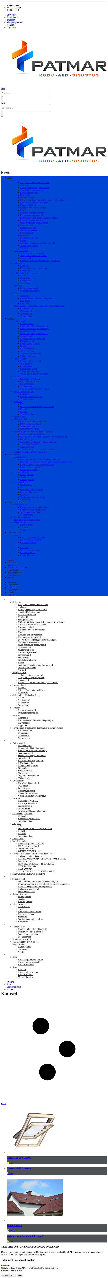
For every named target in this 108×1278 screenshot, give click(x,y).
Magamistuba (20, 522)
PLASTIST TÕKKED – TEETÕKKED (38, 442)
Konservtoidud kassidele (31, 540)
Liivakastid (25, 270)
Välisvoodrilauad (27, 356)
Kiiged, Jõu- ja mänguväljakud (33, 268)
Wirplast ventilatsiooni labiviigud (34, 389)
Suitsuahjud (25, 283)
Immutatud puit (27, 323)
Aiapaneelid (25, 258)
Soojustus (18, 401)
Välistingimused (27, 479)
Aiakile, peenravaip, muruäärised (34, 187)
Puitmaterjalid (20, 321)
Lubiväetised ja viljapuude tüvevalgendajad (39, 218)
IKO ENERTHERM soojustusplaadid (37, 406)
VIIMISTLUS (13, 454)
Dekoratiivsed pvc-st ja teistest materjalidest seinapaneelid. (46, 462)
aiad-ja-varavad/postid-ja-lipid (33, 255)
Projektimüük (13, 17)
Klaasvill (24, 411)
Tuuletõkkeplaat (27, 414)
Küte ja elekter (20, 505)
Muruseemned (26, 225)
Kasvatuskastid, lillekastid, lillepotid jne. (38, 298)
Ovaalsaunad (26, 311)
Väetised (24, 248)
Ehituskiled (25, 394)
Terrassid (18, 286)
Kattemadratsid (26, 525)
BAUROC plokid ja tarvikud (33, 421)
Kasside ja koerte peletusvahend (34, 202)
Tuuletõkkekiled (27, 399)
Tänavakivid (19, 416)
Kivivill (23, 409)
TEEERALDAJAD (29, 444)
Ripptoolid (25, 303)
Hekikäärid (25, 195)
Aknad (23, 487)
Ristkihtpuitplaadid (28, 369)
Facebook (5, 1265)
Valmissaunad (26, 316)
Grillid (23, 275)
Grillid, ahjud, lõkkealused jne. (27, 273)
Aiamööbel (25, 296)
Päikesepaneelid (27, 384)
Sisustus (17, 293)
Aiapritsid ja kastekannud (31, 190)
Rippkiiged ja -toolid (23, 517)
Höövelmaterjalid (27, 341)
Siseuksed (24, 494)
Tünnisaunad (26, 313)
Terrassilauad (26, 336)
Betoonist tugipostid (29, 288)
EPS (22, 404)
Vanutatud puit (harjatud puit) (33, 338)
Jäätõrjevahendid (27, 197)
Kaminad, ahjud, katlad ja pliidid (34, 507)
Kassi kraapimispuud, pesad (32, 537)
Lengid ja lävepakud (29, 492)
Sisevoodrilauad (27, 351)
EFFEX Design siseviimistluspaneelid (37, 464)
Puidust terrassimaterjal (30, 291)
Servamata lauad (27, 331)
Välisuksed (25, 499)
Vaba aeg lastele (21, 263)
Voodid (23, 530)
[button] (3, 88)
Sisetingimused (26, 474)
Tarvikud (24, 477)
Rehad (23, 240)
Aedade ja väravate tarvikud (32, 253)
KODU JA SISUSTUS (16, 502)
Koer (16, 545)
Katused (17, 376)
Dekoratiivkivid (21, 472)
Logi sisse (11, 27)
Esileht (10, 560)
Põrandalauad (26, 346)
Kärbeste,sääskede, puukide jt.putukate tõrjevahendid (43, 200)
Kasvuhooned (26, 301)
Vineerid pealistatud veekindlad (34, 374)
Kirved (23, 210)
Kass (16, 535)
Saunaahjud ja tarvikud (30, 512)
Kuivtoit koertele (27, 552)
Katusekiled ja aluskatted (31, 396)
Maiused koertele (27, 555)
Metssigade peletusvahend (31, 220)
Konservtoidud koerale (30, 550)
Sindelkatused (26, 386)
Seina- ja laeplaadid (28, 469)
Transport (11, 20)
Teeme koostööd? (14, 575)
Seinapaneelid (20, 457)
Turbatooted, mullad (29, 245)
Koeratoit (24, 547)
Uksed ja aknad (21, 482)
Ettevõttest (11, 15)
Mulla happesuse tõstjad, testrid (34, 223)
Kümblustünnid (27, 308)
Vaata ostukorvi (8, 1275)
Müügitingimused (14, 22)
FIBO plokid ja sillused (30, 424)
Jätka (20, 1275)
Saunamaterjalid (27, 348)
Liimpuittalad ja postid (30, 343)
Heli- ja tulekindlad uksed (31, 489)
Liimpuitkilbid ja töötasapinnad (34, 326)
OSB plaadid (26, 364)
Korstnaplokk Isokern (29, 381)
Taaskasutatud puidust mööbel (27, 520)
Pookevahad (25, 235)
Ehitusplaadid (20, 359)
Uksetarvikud (26, 484)
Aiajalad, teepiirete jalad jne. (32, 434)
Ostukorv (11, 565)
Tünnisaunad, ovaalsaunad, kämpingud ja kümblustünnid (39, 306)
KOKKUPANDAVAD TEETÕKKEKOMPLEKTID (44, 437)
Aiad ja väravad (21, 250)
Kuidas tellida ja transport (17, 567)
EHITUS (11, 319)
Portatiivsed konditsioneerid (32, 510)
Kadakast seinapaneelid (30, 467)
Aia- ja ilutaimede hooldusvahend (35, 182)
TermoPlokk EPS (28, 426)
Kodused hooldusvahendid (32, 213)
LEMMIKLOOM (14, 532)
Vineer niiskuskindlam (30, 371)
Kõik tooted (12, 562)
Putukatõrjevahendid (29, 238)
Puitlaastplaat (26, 366)
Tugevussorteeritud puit (30, 353)
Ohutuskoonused (27, 439)
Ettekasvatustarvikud (29, 192)
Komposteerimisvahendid (31, 215)
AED (9, 178)
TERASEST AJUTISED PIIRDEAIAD (38, 449)
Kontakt (10, 25)
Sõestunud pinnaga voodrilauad (34, 333)
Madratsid (24, 527)
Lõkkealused (26, 281)
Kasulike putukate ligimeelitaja (33, 208)
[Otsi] (2, 99)
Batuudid (24, 265)
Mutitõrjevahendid (28, 228)
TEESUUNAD (27, 447)
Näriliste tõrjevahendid (30, 230)
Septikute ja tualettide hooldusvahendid (37, 243)
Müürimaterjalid (21, 419)
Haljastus (18, 180)
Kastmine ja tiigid (28, 205)
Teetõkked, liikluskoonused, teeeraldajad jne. (34, 432)
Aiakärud (24, 185)
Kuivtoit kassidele (28, 542)
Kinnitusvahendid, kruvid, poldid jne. (30, 452)
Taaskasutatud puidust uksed (32, 497)
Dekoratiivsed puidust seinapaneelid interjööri (40, 459)
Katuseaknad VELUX (30, 379)
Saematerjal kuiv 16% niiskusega (34, 328)
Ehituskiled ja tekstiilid (24, 391)
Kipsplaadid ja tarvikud (30, 361)
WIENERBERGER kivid (31, 429)
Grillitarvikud (26, 278)
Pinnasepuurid (26, 233)
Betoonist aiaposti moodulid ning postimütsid (40, 260)
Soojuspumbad (26, 515)
